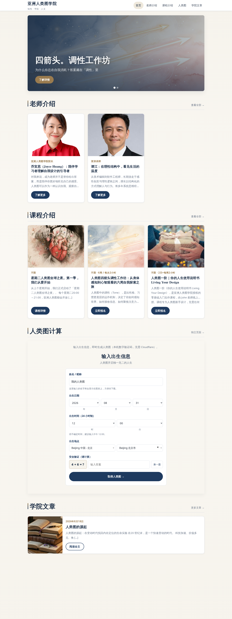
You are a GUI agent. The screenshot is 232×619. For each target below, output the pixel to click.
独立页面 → (197, 332)
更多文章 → (197, 507)
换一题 (157, 464)
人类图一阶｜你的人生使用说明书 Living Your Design (175, 280)
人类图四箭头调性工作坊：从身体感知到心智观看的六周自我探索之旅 (115, 282)
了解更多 (40, 195)
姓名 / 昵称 (75, 374)
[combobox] (92, 448)
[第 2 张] (117, 88)
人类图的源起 (76, 526)
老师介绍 (151, 5)
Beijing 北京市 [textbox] (127, 448)
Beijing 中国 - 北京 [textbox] (81, 448)
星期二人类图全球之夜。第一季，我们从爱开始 (55, 280)
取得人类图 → (116, 476)
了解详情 (44, 79)
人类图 (182, 5)
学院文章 (196, 5)
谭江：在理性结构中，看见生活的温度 (115, 168)
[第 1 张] (114, 88)
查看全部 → (197, 105)
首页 (138, 5)
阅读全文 (74, 546)
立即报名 (100, 310)
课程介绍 (167, 5)
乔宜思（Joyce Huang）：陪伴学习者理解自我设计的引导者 (54, 168)
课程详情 (40, 310)
